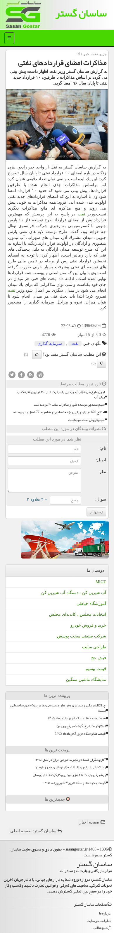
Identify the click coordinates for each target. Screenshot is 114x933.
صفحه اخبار (90, 822)
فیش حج (98, 658)
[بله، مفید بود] (37, 354)
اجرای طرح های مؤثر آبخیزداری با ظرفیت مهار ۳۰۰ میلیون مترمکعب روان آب (61, 394)
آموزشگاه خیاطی (91, 603)
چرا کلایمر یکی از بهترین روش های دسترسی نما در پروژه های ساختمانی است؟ (58, 708)
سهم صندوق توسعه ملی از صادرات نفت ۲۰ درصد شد (69, 404)
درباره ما (104, 913)
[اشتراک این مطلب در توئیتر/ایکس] (12, 374)
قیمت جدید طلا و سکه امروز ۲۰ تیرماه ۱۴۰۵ (77, 718)
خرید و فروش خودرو (88, 625)
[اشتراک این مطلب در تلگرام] (40, 374)
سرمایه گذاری (49, 343)
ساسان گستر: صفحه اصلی (34, 831)
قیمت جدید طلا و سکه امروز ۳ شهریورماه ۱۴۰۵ (75, 783)
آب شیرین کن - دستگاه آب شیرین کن (73, 592)
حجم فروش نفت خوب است (86, 419)
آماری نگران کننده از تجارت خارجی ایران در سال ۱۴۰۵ (70, 759)
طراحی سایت (94, 647)
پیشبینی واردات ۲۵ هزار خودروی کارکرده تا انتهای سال (69, 775)
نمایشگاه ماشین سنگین (86, 679)
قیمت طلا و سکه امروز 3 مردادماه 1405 (80, 733)
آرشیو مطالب (101, 927)
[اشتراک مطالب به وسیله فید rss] (31, 374)
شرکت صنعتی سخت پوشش (81, 636)
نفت (81, 214)
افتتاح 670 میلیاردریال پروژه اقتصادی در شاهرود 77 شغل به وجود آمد (58, 412)
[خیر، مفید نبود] (101, 363)
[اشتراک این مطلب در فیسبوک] (21, 374)
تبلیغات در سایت (98, 920)
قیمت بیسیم (96, 669)
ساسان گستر (81, 13)
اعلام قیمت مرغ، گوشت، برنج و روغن (81, 726)
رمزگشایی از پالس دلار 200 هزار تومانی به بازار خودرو (70, 767)
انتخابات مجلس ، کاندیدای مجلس (77, 614)
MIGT (101, 582)
